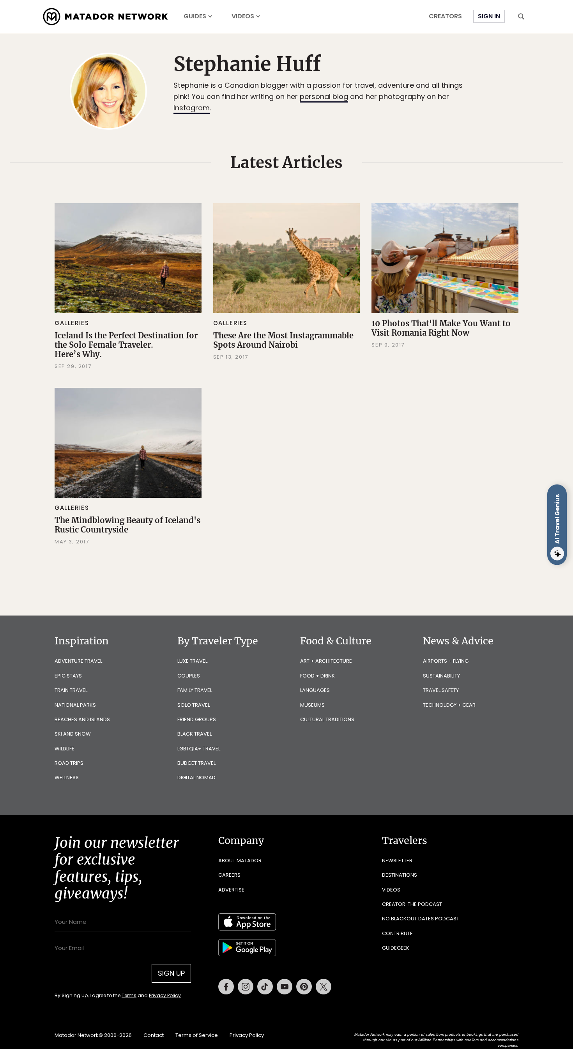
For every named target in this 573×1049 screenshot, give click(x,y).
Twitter (323, 986)
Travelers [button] (404, 840)
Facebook (226, 986)
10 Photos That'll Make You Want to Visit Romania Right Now (441, 328)
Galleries (72, 323)
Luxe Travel (192, 661)
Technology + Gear (449, 705)
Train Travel (71, 690)
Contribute (397, 933)
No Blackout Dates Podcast (420, 918)
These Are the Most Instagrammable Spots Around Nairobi (283, 340)
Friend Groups (196, 719)
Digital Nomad (196, 777)
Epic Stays (68, 675)
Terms (129, 995)
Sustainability (441, 675)
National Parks (75, 705)
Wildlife (64, 748)
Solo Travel (193, 705)
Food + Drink (317, 675)
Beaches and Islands (82, 719)
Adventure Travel (78, 661)
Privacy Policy (165, 995)
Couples (188, 675)
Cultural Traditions (327, 719)
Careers (229, 875)
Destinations (399, 875)
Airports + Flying (446, 661)
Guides (195, 16)
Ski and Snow (73, 734)
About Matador (240, 860)
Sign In (489, 16)
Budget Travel (196, 763)
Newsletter (397, 860)
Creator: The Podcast (412, 904)
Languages (315, 690)
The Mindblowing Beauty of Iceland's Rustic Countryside (127, 524)
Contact (153, 1035)
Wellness (67, 777)
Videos (243, 16)
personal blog (324, 96)
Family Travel (194, 690)
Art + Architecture (326, 661)
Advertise (231, 889)
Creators (445, 16)
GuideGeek (395, 948)
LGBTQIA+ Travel (198, 748)
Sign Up (171, 973)
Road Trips (69, 763)
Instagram (191, 108)
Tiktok (265, 986)
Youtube (284, 986)
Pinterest (304, 986)
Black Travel (194, 734)
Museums (312, 705)
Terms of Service (196, 1035)
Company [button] (241, 840)
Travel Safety (441, 690)
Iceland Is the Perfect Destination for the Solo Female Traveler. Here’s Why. (126, 345)
